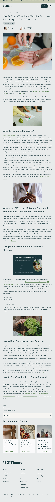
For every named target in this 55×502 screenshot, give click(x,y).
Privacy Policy (49, 494)
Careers (39, 481)
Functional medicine (9, 135)
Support (39, 473)
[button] (50, 6)
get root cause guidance (29, 396)
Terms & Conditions (41, 494)
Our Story (5, 479)
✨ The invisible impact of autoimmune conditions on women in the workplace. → (27, 1)
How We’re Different (8, 473)
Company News (24, 487)
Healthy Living (6, 408)
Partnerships (40, 476)
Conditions (5, 476)
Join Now (44, 6)
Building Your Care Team (9, 410)
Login (37, 6)
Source (22, 93)
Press (38, 479)
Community (23, 484)
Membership (6, 481)
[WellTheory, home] (8, 6)
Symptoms (22, 476)
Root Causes (23, 479)
